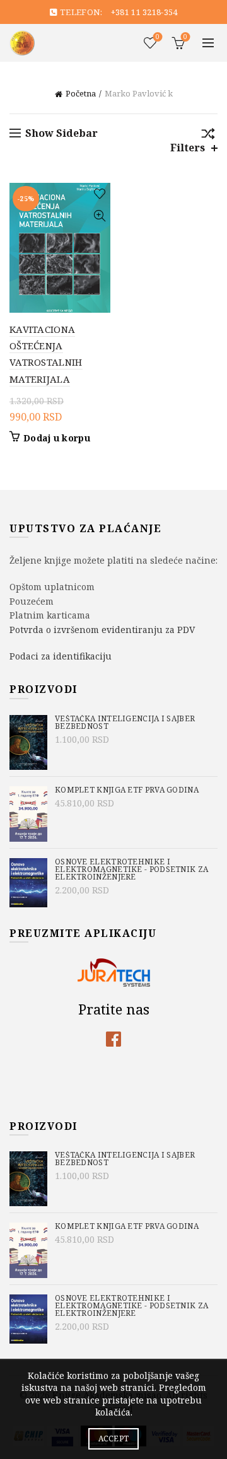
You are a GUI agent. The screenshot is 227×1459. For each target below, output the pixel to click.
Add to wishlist (99, 194)
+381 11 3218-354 (144, 12)
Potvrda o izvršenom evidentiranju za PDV (102, 630)
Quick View (99, 216)
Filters (187, 148)
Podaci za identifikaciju (60, 656)
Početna (81, 93)
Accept (113, 1438)
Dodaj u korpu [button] (56, 438)
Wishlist (158, 37)
